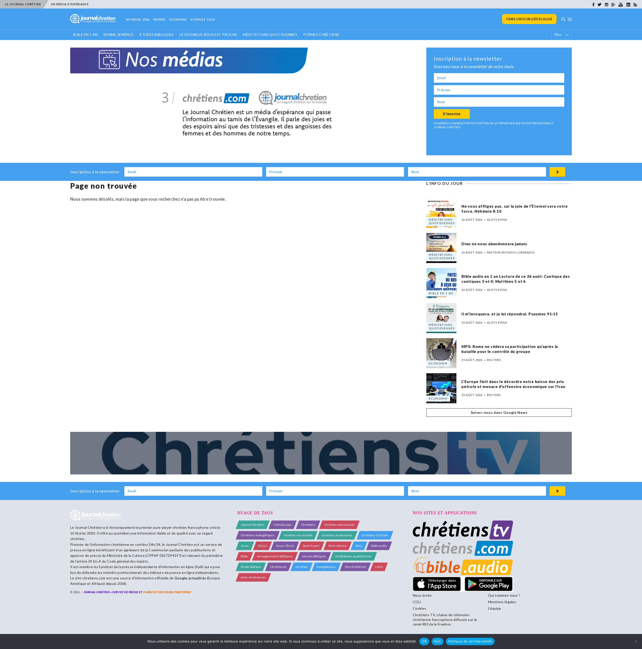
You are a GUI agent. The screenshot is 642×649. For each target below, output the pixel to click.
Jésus (245, 546)
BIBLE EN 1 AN (85, 34)
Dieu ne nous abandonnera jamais (494, 243)
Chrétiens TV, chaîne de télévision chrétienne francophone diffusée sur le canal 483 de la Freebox (445, 619)
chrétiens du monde (298, 535)
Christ (262, 546)
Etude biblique (251, 567)
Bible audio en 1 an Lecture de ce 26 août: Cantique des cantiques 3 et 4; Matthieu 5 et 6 (515, 279)
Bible (244, 556)
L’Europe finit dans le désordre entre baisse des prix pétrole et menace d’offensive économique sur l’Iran (513, 384)
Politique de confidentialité (470, 641)
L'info (379, 567)
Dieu (359, 546)
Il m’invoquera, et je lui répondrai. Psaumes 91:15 (510, 314)
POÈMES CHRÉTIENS (321, 34)
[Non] (635, 641)
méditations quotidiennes (353, 556)
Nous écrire (422, 595)
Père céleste (338, 546)
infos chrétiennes (253, 577)
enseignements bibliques (275, 556)
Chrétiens (308, 525)
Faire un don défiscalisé (529, 19)
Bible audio (379, 546)
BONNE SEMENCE (119, 34)
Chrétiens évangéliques (258, 535)
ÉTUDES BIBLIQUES (157, 34)
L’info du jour (283, 525)
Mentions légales (502, 602)
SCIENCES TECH (203, 19)
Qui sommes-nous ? (504, 595)
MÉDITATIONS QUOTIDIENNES (270, 34)
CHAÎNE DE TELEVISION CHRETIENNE (167, 592)
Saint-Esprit (311, 546)
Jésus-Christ (285, 546)
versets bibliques (314, 556)
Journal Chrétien (88, 527)
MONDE (159, 19)
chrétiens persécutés (339, 525)
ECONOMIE (178, 19)
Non (437, 641)
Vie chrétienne (355, 567)
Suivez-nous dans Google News (499, 412)
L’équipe (494, 608)
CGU (417, 602)
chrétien (301, 567)
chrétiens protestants (337, 535)
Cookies (419, 608)
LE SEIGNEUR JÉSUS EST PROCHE (208, 34)
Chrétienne (278, 567)
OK (424, 641)
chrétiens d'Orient (375, 535)
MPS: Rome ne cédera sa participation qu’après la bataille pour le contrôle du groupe (509, 349)
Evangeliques (326, 567)
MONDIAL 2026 (137, 19)
